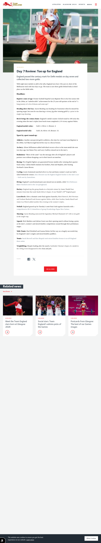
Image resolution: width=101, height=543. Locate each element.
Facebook (29, 259)
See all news (50, 269)
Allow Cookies (91, 538)
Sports (82, 4)
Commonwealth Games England (12, 4)
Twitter (33, 259)
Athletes (56, 4)
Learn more (30, 540)
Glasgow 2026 (70, 4)
